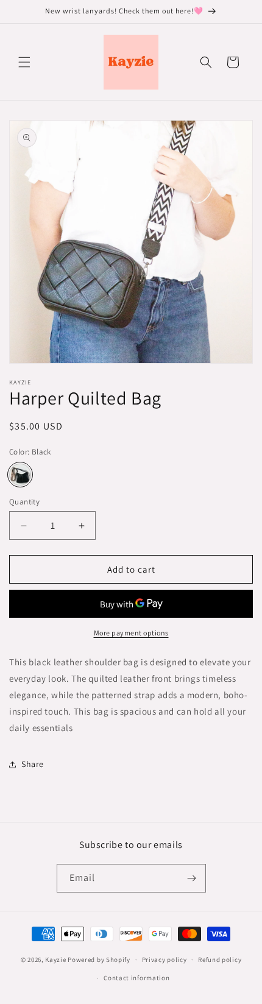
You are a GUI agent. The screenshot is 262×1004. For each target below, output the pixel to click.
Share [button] (32, 763)
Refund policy (219, 959)
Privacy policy (164, 959)
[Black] (20, 475)
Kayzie (55, 959)
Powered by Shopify (99, 959)
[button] (24, 62)
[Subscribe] (192, 878)
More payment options (131, 632)
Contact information (136, 978)
